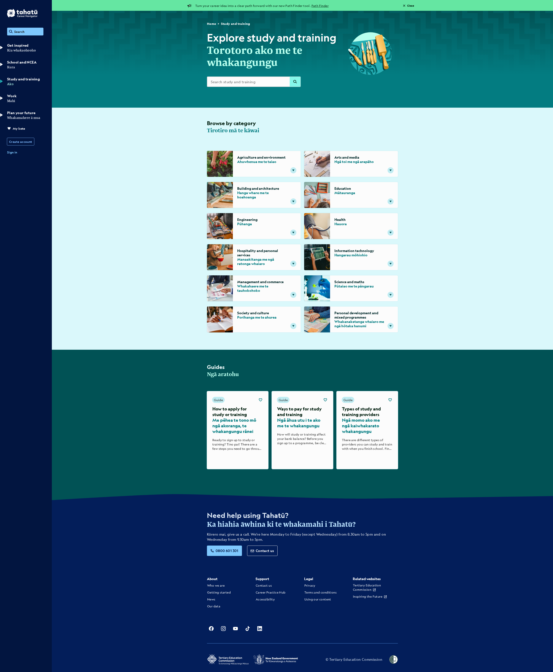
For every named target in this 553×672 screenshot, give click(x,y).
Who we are (216, 585)
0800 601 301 (227, 550)
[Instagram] (223, 628)
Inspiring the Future (367, 596)
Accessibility (265, 599)
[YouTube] (235, 628)
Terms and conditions (320, 592)
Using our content (317, 599)
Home (211, 24)
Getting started (219, 592)
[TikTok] (247, 628)
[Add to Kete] (260, 400)
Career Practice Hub (271, 592)
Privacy (309, 585)
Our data (213, 606)
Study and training (235, 24)
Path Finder (320, 6)
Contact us (265, 550)
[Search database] (295, 82)
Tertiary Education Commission (367, 587)
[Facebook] (211, 628)
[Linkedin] (259, 628)
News (211, 599)
